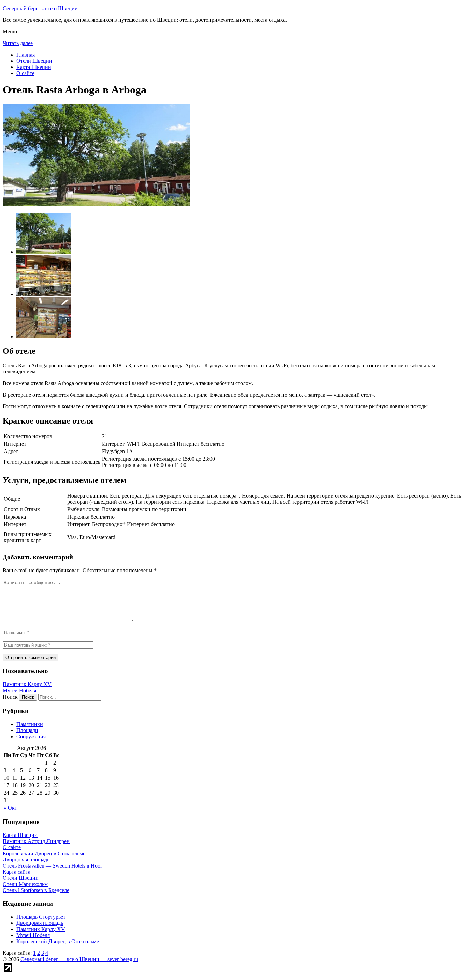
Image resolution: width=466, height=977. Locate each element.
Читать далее (18, 43)
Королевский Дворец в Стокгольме (57, 941)
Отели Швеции (34, 61)
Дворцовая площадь (39, 923)
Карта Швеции (33, 67)
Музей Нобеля (19, 690)
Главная (25, 55)
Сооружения (31, 736)
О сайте (25, 73)
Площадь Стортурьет (40, 917)
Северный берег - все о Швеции (40, 8)
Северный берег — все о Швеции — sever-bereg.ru (79, 959)
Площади (27, 730)
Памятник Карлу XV (27, 684)
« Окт (10, 808)
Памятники (29, 724)
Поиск (10, 697)
